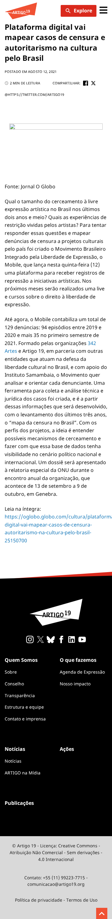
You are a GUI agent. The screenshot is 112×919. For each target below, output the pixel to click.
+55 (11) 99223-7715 (64, 878)
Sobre (11, 672)
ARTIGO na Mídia (22, 773)
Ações (67, 749)
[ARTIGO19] (21, 10)
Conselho (14, 684)
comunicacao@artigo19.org (56, 884)
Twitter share (93, 83)
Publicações (19, 803)
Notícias (13, 761)
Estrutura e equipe (24, 707)
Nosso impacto (75, 684)
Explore (83, 10)
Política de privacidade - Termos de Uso (56, 900)
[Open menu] (103, 11)
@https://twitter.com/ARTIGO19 (34, 94)
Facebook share (85, 83)
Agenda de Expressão (82, 672)
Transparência (20, 695)
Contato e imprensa (25, 719)
